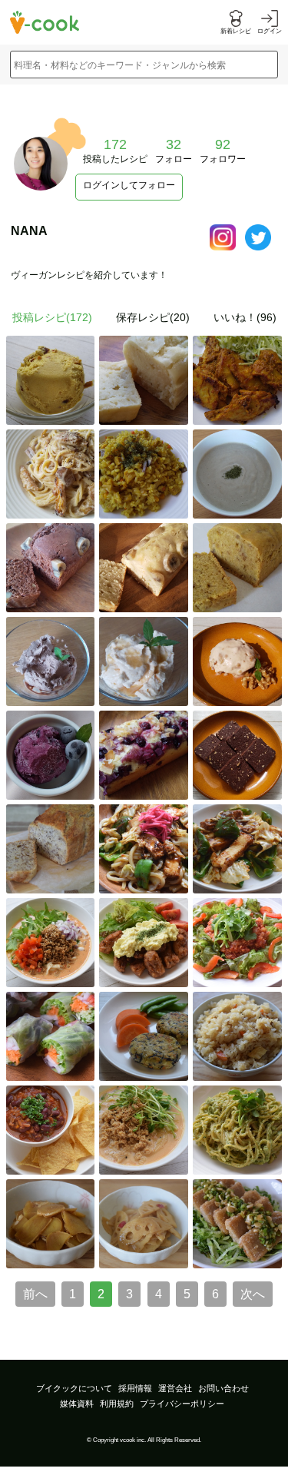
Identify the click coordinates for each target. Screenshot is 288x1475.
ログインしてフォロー (129, 185)
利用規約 (117, 1403)
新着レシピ (235, 31)
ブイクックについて (74, 1388)
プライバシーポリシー (182, 1403)
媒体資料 (77, 1403)
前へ (35, 1294)
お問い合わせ (223, 1388)
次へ (252, 1294)
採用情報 (135, 1388)
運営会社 (175, 1388)
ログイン (269, 31)
